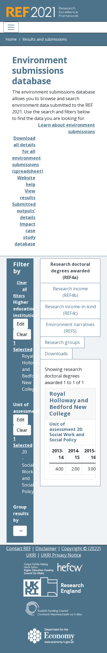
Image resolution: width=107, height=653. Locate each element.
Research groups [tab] (62, 342)
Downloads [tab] (56, 354)
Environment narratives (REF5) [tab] (70, 327)
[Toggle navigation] (11, 27)
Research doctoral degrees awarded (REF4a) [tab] (70, 270)
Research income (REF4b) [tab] (70, 292)
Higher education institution (25, 308)
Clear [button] (22, 334)
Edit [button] (20, 324)
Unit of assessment (26, 407)
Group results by (21, 513)
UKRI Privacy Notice (61, 555)
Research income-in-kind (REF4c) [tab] (70, 310)
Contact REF (18, 548)
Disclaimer (46, 548)
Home (11, 39)
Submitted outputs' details (24, 210)
